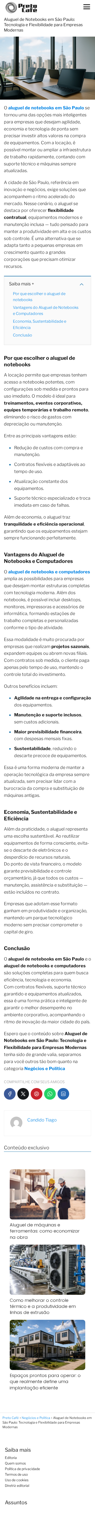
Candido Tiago (42, 1119)
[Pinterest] (36, 1094)
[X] (23, 1094)
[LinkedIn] (63, 1094)
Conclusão (22, 335)
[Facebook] (10, 1094)
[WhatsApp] (50, 1094)
